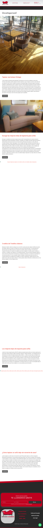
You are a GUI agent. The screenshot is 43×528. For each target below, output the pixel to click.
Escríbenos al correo (26, 2)
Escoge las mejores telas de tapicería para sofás (19, 136)
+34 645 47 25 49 (15, 2)
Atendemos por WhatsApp (36, 2)
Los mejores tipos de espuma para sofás (16, 349)
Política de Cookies (35, 515)
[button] (2, 8)
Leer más (5, 95)
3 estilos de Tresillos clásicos (12, 244)
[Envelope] (41, 8)
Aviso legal (35, 518)
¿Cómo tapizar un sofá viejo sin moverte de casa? (19, 452)
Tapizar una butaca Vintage (11, 77)
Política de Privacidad (35, 513)
